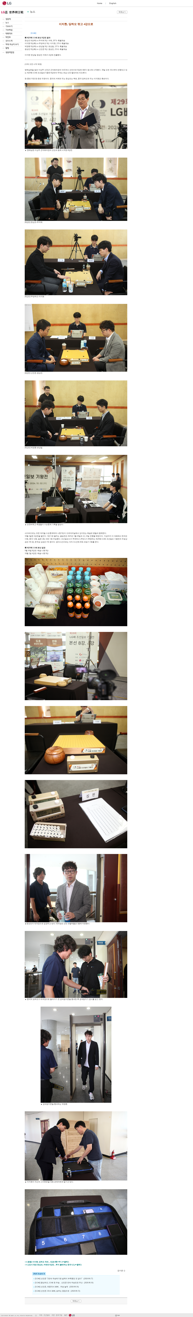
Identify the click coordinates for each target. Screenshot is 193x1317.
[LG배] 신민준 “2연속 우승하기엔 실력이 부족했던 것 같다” (59, 1279)
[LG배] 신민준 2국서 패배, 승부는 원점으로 (52, 1291)
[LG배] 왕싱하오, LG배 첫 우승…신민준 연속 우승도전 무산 (59, 1283)
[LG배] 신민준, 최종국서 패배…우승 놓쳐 (51, 1287)
